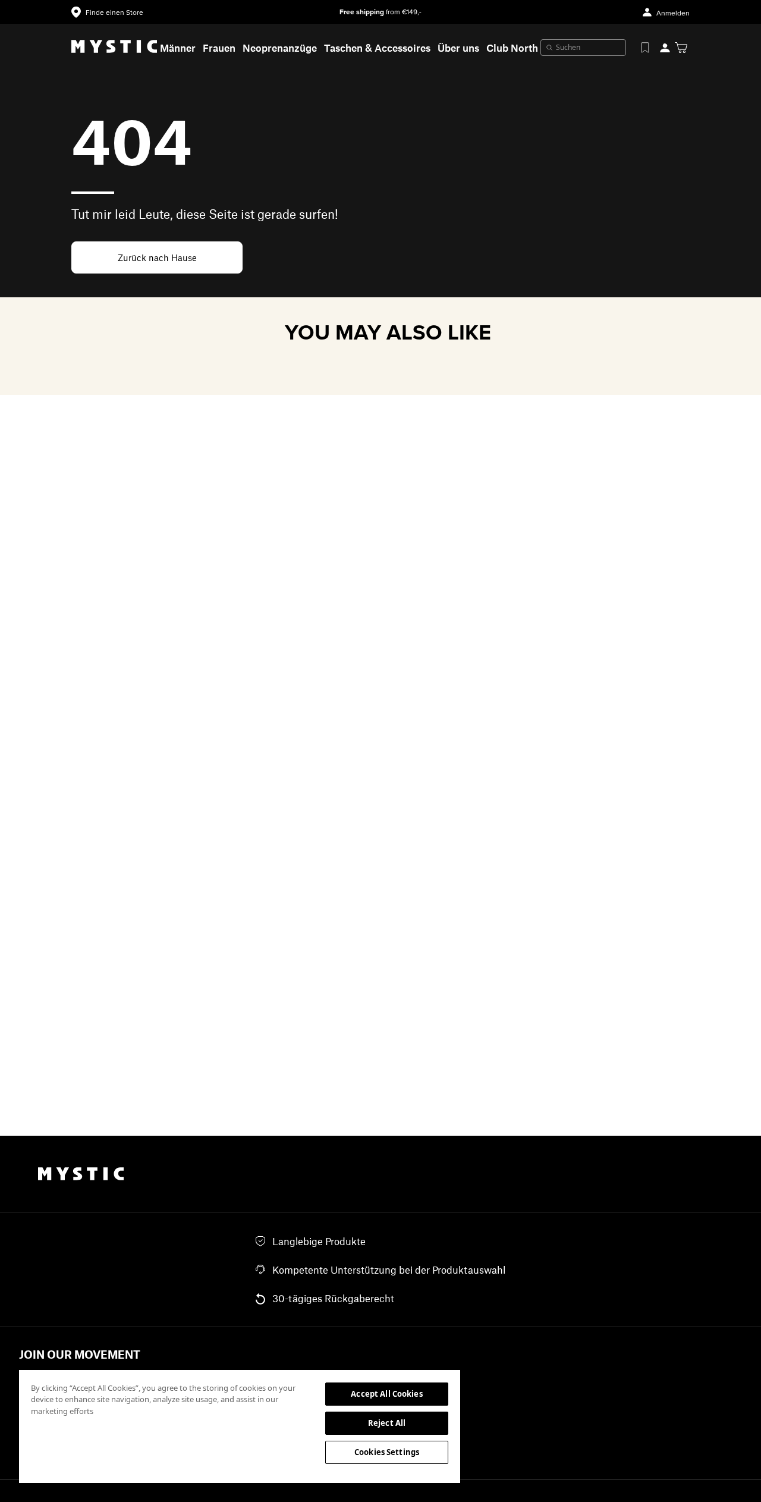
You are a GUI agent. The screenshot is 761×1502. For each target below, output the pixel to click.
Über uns (458, 48)
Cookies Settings (386, 1452)
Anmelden (673, 13)
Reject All (386, 1423)
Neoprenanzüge (280, 48)
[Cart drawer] (681, 47)
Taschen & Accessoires (377, 48)
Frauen (219, 48)
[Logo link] (114, 47)
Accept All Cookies (386, 1393)
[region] (239, 1426)
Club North (512, 48)
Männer (178, 48)
